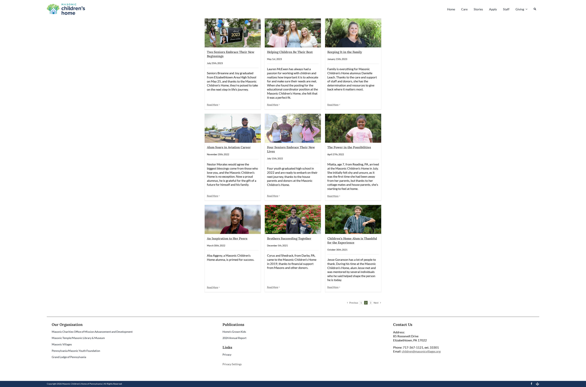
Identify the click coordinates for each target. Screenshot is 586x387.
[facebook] (531, 383)
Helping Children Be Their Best (290, 52)
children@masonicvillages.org (421, 351)
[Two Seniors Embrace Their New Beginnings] (233, 32)
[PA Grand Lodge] (537, 383)
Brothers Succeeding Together (289, 238)
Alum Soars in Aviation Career (229, 147)
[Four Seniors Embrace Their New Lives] (293, 128)
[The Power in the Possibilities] (353, 128)
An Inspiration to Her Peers (227, 238)
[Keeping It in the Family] (353, 32)
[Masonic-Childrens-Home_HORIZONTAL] (66, 5)
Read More (212, 104)
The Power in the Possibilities (349, 147)
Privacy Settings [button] (232, 364)
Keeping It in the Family (344, 52)
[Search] (535, 9)
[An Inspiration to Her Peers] (233, 219)
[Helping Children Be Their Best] (293, 32)
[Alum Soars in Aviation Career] (233, 128)
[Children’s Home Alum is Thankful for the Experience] (353, 219)
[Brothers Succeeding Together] (293, 219)
